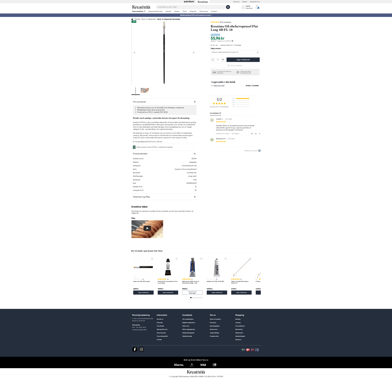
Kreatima (193, 162)
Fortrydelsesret (240, 326)
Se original (235, 133)
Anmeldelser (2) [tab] (215, 113)
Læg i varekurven (243, 60)
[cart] (257, 7)
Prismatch (213, 322)
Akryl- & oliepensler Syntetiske (168, 19)
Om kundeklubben (187, 319)
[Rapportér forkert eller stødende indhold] (260, 134)
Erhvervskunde (161, 333)
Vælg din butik (219, 86)
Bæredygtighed (214, 326)
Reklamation (239, 333)
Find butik (160, 322)
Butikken (244, 1)
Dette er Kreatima (215, 319)
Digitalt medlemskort (188, 322)
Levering (238, 322)
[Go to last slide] (134, 52)
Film (133, 218)
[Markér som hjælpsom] (252, 134)
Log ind (248, 6)
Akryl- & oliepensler (149, 19)
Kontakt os (236, 1)
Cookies (159, 339)
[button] (139, 11)
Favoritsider (160, 326)
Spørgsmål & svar (255, 1)
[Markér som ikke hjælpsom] (256, 134)
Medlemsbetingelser (188, 333)
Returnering (238, 329)
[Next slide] (193, 52)
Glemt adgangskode (188, 329)
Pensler (137, 19)
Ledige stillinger (214, 333)
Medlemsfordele (187, 336)
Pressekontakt (214, 336)
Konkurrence (213, 329)
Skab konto (249, 8)
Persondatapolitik (162, 336)
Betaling (237, 319)
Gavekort (238, 339)
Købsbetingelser (240, 336)
